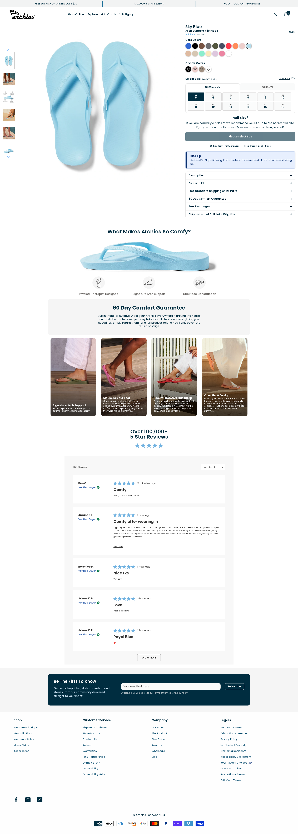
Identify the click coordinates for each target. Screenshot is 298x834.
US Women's (212, 87)
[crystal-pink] (195, 69)
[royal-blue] (188, 46)
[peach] (235, 46)
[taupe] (195, 53)
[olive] (215, 46)
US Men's (267, 86)
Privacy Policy (180, 692)
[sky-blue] (248, 46)
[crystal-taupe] (202, 69)
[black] (195, 46)
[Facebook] (16, 799)
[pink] (242, 46)
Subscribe (234, 686)
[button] (275, 14)
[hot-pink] (222, 53)
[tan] (188, 53)
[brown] (202, 46)
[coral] (229, 46)
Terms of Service (162, 692)
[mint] (202, 53)
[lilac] (215, 53)
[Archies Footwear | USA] (22, 14)
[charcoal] (208, 46)
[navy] (222, 46)
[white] (229, 53)
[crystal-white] (208, 69)
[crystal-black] (188, 69)
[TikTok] (39, 799)
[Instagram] (28, 799)
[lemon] (208, 53)
